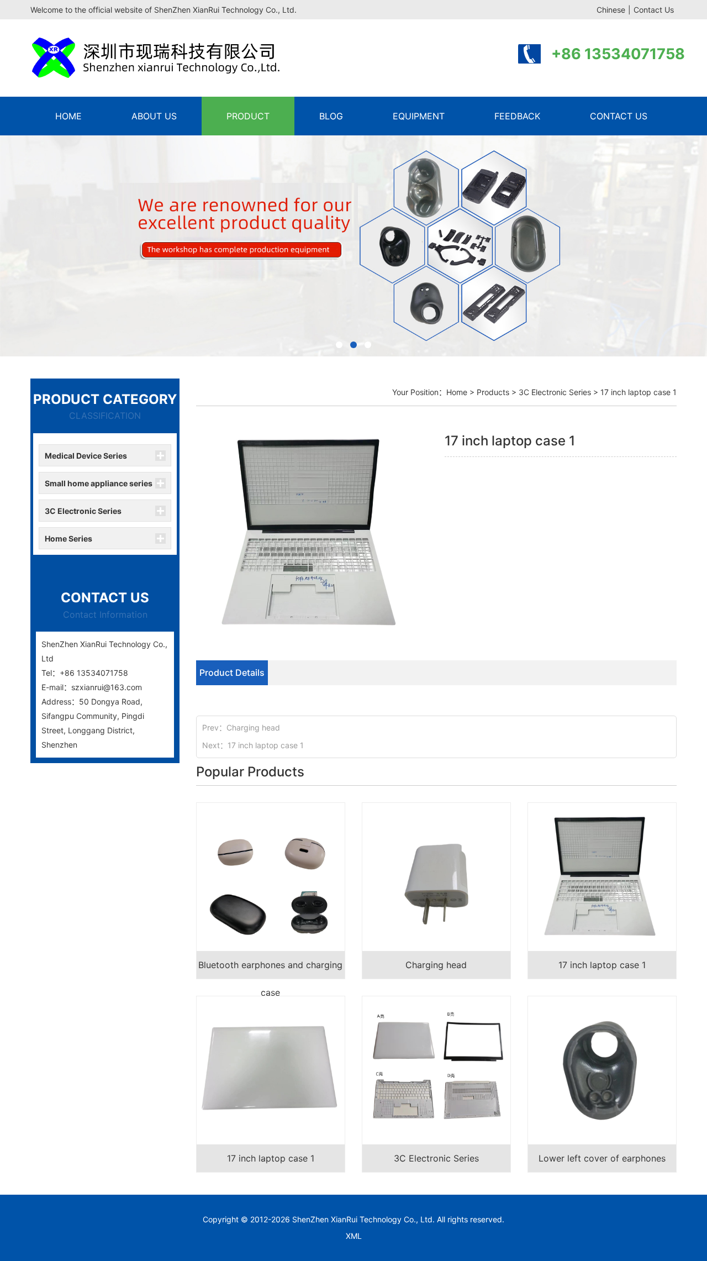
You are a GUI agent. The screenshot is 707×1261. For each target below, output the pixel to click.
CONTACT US (618, 116)
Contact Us (654, 9)
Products (493, 392)
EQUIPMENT (419, 116)
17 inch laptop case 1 (266, 745)
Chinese (611, 9)
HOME (68, 116)
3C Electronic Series (83, 511)
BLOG (331, 116)
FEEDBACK (517, 116)
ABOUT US (154, 116)
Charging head (253, 727)
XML (354, 1236)
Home (456, 392)
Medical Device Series (86, 455)
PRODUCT (248, 116)
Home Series (68, 538)
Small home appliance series (98, 483)
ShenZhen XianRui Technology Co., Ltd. (363, 1219)
